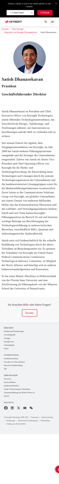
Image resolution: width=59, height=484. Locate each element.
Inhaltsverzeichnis (14, 467)
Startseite (6, 29)
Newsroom (8, 425)
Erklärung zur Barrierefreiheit (18, 474)
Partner (6, 394)
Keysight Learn (10, 387)
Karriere (7, 443)
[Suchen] (45, 21)
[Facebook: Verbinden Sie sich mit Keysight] (6, 455)
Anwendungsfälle (11, 380)
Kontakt (29, 357)
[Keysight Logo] (14, 22)
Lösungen (8, 383)
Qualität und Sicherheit (13, 432)
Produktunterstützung (12, 404)
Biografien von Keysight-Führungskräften (23, 32)
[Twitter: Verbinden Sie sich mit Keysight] (18, 455)
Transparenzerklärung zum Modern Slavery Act (22, 439)
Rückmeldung (39, 471)
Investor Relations (11, 429)
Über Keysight (21, 29)
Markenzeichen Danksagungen (19, 471)
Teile (6, 415)
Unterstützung (11, 401)
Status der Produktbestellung (15, 411)
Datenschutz (42, 464)
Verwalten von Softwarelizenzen (16, 408)
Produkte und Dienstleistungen (16, 376)
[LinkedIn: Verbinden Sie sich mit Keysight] (12, 455)
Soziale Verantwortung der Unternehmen (20, 436)
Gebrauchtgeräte (10, 390)
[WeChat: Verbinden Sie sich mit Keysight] (31, 455)
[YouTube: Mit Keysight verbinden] (25, 455)
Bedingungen (29, 467)
